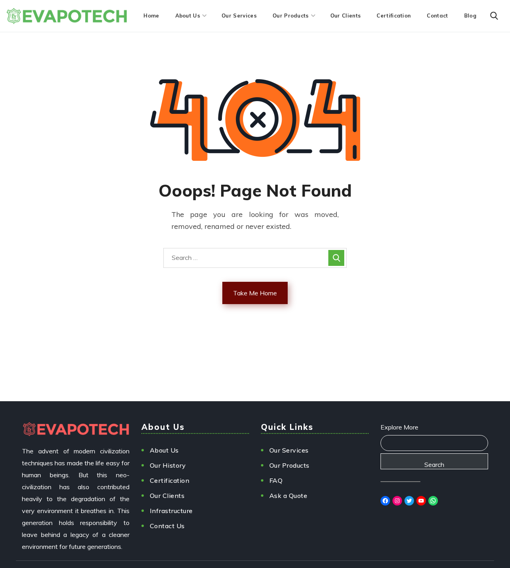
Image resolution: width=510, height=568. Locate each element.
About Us (164, 450)
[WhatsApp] (433, 501)
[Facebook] (385, 501)
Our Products (289, 465)
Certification (170, 480)
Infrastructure (171, 511)
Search (434, 464)
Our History (168, 465)
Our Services (289, 450)
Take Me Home (255, 293)
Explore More (399, 427)
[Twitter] (409, 501)
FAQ (276, 480)
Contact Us (167, 526)
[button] (494, 16)
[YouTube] (421, 501)
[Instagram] (397, 501)
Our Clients (167, 496)
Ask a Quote (288, 496)
